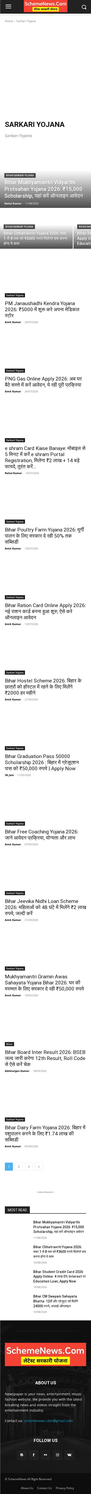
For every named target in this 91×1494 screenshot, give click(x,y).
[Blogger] (21, 1455)
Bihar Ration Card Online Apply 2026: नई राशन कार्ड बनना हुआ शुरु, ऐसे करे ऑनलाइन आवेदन (45, 611)
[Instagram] (57, 1455)
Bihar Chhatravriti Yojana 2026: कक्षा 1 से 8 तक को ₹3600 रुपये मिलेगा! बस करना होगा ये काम (59, 1251)
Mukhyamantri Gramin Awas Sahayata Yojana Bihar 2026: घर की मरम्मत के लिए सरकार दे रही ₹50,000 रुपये (44, 983)
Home (9, 21)
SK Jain (9, 775)
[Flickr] (45, 1455)
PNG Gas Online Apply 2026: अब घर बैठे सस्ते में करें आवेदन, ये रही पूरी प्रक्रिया (43, 382)
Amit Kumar (13, 322)
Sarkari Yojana (15, 295)
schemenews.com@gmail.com (48, 1420)
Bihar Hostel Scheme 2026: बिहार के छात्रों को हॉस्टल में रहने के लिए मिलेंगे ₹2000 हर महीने (43, 687)
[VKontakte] (69, 1455)
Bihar (9, 1044)
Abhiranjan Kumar (17, 1071)
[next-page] (39, 1167)
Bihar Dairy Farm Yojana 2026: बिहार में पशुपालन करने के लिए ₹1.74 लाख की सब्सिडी (45, 1134)
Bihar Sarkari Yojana (20, 175)
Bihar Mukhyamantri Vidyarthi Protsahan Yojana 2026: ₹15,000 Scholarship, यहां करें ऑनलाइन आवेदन (58, 1227)
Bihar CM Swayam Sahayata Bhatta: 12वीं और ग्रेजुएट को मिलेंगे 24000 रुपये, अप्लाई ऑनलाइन (55, 1301)
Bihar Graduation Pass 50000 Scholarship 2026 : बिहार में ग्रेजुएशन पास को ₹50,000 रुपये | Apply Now (42, 762)
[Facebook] (33, 1455)
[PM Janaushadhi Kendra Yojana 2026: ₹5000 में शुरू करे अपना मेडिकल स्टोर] (45, 276)
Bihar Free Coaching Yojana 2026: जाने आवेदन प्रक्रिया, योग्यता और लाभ (41, 835)
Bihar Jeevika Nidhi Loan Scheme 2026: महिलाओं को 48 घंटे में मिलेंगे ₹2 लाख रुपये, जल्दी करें (45, 907)
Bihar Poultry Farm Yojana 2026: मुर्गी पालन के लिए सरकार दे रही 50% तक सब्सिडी (44, 536)
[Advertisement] (45, 71)
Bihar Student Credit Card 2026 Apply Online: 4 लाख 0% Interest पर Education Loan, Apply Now (59, 1276)
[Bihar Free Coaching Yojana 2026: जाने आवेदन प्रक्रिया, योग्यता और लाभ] (45, 805)
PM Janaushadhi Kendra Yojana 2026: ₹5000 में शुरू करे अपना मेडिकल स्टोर (42, 309)
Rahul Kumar (13, 473)
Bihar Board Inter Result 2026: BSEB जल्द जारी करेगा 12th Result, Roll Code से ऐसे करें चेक (45, 1058)
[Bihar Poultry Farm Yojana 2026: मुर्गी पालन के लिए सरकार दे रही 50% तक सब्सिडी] (45, 503)
